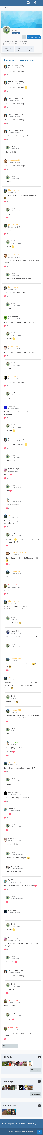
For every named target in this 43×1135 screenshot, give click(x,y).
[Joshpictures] (13, 1087)
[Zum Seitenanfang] (39, 1132)
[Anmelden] (34, 3)
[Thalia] (26, 1063)
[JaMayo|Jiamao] (21, 1087)
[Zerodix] (9, 1063)
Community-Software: (21, 1132)
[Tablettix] (5, 1087)
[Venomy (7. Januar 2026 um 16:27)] (5, 1112)
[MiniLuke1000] (26, 1087)
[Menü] (40, 3)
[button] (24, 37)
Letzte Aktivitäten (27, 60)
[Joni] (17, 1087)
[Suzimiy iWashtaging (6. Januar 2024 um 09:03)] (13, 1112)
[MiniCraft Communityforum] (1, 2)
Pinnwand (9, 60)
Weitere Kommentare (10, 1046)
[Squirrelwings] (21, 1063)
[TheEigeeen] (30, 1063)
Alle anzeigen (35, 1070)
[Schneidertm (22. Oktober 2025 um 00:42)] (9, 1112)
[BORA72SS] (13, 1063)
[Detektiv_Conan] (17, 1063)
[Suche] (28, 3)
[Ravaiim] (5, 1063)
